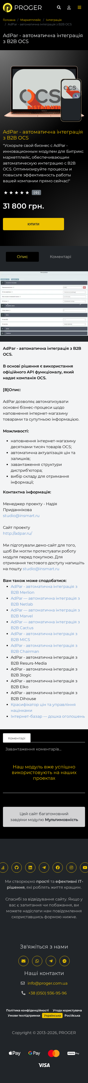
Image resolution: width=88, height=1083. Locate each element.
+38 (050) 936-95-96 (47, 993)
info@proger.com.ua (47, 983)
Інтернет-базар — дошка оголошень (48, 716)
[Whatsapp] (37, 961)
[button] (79, 7)
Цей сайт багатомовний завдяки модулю (44, 816)
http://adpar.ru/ (17, 533)
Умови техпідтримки (24, 1015)
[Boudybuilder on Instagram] (71, 867)
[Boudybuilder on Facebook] (58, 867)
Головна (9, 20)
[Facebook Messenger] (64, 961)
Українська (52, 1015)
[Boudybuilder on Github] (16, 867)
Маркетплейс (30, 20)
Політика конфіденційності (27, 1010)
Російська (72, 1015)
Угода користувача (67, 1010)
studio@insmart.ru (21, 515)
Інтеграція (54, 20)
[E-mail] (23, 961)
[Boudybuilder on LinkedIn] (30, 867)
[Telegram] (44, 867)
